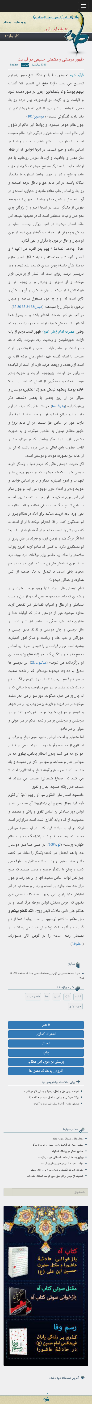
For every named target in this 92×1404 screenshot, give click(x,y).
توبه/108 (55, 845)
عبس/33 (36, 307)
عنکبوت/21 (38, 663)
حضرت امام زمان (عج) (58, 332)
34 (28, 307)
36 (19, 307)
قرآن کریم (77, 75)
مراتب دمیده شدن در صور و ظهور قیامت (62, 1163)
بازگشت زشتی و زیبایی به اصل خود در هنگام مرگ (53, 1097)
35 (23, 307)
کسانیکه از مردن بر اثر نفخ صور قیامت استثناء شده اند (55, 1176)
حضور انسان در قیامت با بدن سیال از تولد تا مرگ (58, 1145)
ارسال (46, 1043)
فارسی (25, 64)
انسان (57, 997)
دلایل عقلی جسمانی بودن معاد (68, 1139)
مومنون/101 (36, 116)
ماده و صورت (33, 997)
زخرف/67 (58, 406)
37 (14, 307)
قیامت (78, 997)
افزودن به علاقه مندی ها (46, 1071)
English (14, 64)
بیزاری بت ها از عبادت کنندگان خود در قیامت (61, 1157)
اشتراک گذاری (46, 1034)
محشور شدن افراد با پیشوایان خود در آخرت (56, 1104)
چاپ (46, 1052)
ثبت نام (7, 22)
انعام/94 (77, 944)
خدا (47, 997)
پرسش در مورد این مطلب (46, 1062)
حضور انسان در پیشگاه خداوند (68, 1151)
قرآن (67, 997)
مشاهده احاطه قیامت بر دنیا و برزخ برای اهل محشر (57, 1170)
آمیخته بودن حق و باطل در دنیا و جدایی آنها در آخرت (51, 1091)
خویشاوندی (75, 1006)
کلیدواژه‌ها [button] (11, 36)
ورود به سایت (21, 22)
